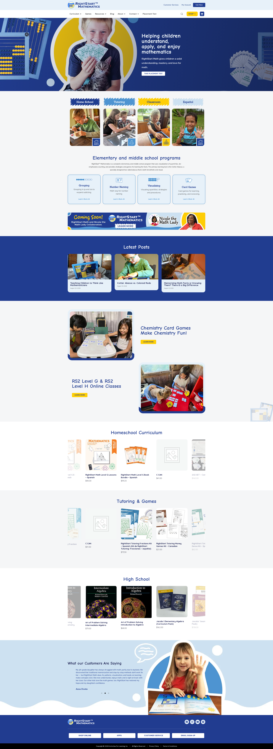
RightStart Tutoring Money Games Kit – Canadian (169, 544)
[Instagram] (192, 722)
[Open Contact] (138, 14)
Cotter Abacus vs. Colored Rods (134, 283)
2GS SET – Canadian (165, 474)
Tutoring (119, 102)
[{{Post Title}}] (89, 266)
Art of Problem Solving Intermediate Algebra (96, 623)
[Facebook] (187, 722)
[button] (48, 461)
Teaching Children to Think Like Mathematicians (86, 284)
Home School (84, 102)
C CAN (124, 474)
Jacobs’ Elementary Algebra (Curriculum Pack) (170, 622)
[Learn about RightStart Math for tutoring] (119, 127)
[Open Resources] (106, 14)
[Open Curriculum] (81, 14)
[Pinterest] (203, 722)
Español (188, 102)
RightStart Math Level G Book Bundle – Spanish (99, 476)
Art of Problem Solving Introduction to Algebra (132, 623)
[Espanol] (188, 127)
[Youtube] (197, 722)
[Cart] (202, 14)
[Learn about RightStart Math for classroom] (154, 127)
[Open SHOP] (195, 14)
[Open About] (125, 14)
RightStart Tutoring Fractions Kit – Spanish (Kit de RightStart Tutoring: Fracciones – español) (136, 546)
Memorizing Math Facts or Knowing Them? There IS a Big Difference (182, 284)
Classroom (153, 102)
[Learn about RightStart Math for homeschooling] (85, 127)
